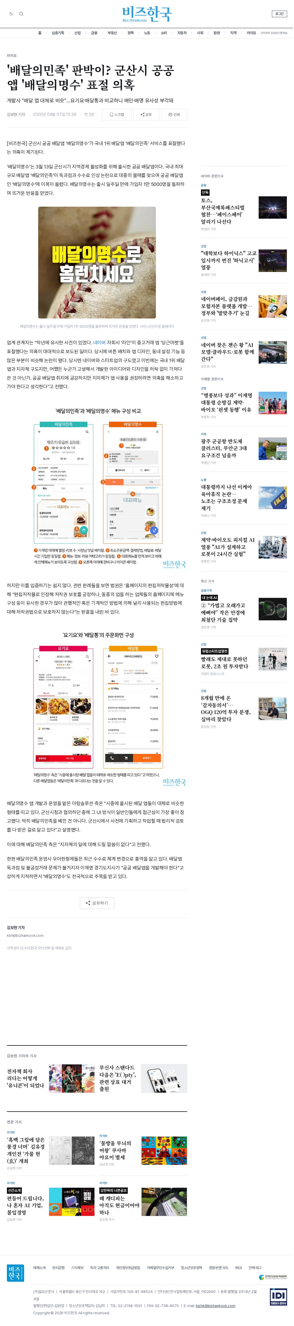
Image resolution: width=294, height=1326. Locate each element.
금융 (94, 33)
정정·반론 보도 (219, 1268)
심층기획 (58, 33)
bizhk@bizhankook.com (215, 1306)
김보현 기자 (16, 114)
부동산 (112, 33)
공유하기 (100, 903)
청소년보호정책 (191, 1268)
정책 (130, 33)
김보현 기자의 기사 (22, 1056)
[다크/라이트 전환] (11, 14)
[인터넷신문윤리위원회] (272, 1277)
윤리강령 (58, 1268)
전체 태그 (255, 1268)
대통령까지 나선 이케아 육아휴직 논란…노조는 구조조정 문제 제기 (226, 497)
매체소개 (39, 1268)
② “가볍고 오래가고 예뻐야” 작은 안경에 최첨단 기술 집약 (223, 609)
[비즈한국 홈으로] (147, 14)
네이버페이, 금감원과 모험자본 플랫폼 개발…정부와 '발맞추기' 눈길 (226, 305)
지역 (233, 33)
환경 (217, 33)
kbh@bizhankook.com (25, 935)
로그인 (279, 14)
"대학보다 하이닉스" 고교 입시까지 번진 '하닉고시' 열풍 (229, 260)
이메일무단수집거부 (160, 1268)
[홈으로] (15, 1273)
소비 (164, 33)
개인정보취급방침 (128, 1268)
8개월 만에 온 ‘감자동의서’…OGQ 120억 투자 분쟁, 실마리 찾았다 (225, 708)
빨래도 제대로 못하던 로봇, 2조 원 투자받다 (224, 659)
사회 (200, 33)
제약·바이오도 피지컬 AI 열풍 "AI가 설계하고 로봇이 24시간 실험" (228, 546)
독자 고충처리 (99, 1268)
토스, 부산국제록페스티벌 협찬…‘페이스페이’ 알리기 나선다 (222, 207)
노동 (147, 33)
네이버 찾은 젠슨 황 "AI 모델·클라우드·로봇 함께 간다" (227, 351)
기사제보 (77, 1268)
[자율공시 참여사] (278, 1297)
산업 (77, 33)
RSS (238, 1268)
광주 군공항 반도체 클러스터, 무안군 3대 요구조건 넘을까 (224, 448)
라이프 (251, 33)
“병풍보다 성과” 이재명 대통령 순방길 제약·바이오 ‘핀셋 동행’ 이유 (226, 402)
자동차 (182, 33)
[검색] (21, 14)
